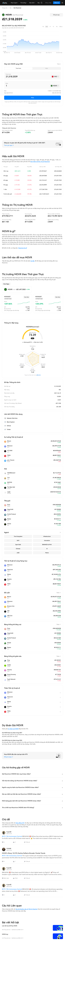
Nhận (46, 68)
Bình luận (6, 878)
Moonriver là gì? (22, 248)
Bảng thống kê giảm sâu (31, 656)
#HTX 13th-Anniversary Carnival (12, 836)
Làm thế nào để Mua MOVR (9, 926)
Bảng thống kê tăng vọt (31, 624)
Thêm (58, 64)
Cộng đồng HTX (20, 823)
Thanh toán (18, 68)
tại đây (33, 261)
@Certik (39, 375)
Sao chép (26, 297)
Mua (32, 97)
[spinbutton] (28, 76)
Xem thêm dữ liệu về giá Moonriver (40, 161)
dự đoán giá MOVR (13, 728)
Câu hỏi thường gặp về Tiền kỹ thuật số (26, 909)
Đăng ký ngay (56, 14)
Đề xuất (31, 593)
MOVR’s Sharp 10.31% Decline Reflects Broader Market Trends (23, 853)
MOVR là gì (5, 934)
